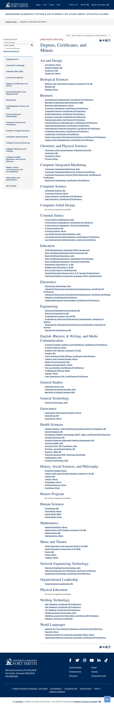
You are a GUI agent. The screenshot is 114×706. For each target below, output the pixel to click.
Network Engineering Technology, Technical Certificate (70, 571)
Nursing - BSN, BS (53, 452)
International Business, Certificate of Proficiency (67, 126)
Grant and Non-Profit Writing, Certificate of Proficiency (70, 356)
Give (45, 5)
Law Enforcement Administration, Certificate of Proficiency (72, 237)
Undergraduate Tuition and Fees (17, 107)
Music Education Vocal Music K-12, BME (63, 549)
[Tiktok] (106, 661)
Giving (73, 14)
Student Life (60, 14)
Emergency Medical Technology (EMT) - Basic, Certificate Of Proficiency (78, 435)
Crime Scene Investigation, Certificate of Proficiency (69, 223)
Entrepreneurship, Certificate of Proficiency (65, 120)
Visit (58, 5)
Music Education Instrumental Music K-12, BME (66, 546)
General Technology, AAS (56, 403)
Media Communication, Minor (58, 365)
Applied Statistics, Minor (56, 527)
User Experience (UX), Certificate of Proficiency (66, 376)
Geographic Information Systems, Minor (63, 413)
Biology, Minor (51, 90)
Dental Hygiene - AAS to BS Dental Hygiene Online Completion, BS (75, 429)
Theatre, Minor (51, 558)
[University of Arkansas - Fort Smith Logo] (21, 661)
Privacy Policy (86, 689)
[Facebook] (70, 661)
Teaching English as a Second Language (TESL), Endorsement (73, 276)
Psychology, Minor (53, 511)
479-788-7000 (11, 676)
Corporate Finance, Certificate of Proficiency (65, 111)
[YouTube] (92, 661)
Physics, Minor (51, 159)
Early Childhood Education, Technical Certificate (67, 262)
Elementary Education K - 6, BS (59, 265)
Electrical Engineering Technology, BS (62, 311)
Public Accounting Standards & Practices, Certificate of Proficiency (75, 137)
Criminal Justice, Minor (55, 231)
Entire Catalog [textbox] (9, 42)
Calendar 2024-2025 (14, 71)
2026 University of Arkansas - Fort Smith (31, 689)
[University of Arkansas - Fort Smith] (17, 5)
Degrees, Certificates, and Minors (17, 85)
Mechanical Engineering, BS (58, 330)
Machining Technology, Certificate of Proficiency (67, 180)
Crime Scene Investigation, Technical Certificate (67, 225)
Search (83, 5)
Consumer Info (70, 689)
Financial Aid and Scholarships (13, 115)
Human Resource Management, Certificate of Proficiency (71, 123)
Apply (38, 5)
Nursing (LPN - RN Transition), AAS (61, 446)
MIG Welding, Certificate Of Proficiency (63, 607)
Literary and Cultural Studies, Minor (61, 359)
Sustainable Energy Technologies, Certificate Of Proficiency (72, 300)
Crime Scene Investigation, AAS (59, 220)
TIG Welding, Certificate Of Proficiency (62, 610)
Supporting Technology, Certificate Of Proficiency (67, 574)
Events (95, 672)
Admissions (12, 14)
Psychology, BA (52, 508)
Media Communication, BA (57, 362)
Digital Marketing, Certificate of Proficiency (65, 114)
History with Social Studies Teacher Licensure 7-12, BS (69, 474)
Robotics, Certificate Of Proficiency (61, 298)
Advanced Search (11, 51)
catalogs (19, 702)
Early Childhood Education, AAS (59, 256)
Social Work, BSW (53, 514)
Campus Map (75, 667)
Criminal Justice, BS (54, 228)
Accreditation (56, 689)
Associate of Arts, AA (54, 387)
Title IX (97, 689)
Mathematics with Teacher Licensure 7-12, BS (65, 530)
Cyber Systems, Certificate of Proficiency (63, 196)
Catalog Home (12, 59)
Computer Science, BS (55, 191)
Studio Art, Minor (53, 73)
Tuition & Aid (43, 14)
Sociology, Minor (52, 488)
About (82, 14)
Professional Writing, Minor (57, 371)
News (52, 5)
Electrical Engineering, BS (57, 313)
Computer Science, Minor (56, 193)
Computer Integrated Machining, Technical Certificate (70, 172)
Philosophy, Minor (53, 482)
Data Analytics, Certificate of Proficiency (63, 199)
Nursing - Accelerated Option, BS (60, 449)
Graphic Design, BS (53, 68)
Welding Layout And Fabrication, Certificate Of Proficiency (72, 616)
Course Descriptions (14, 77)
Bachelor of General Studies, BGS (60, 392)
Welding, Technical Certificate (59, 619)
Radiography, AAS (53, 458)
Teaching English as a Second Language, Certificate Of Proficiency (75, 638)
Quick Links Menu (99, 5)
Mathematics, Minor (54, 536)
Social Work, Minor (53, 517)
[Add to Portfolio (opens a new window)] (100, 40)
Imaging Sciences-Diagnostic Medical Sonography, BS (69, 440)
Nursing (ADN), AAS (54, 443)
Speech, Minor (51, 374)
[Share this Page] (103, 40)
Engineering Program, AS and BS (60, 316)
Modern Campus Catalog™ (86, 702)
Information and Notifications (13, 179)
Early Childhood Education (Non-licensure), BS (66, 253)
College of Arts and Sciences (18, 143)
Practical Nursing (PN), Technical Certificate (65, 455)
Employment (75, 672)
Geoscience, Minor (53, 419)
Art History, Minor (53, 65)
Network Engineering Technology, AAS (62, 568)
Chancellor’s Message (15, 65)
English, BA (50, 353)
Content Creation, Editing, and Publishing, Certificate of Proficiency (76, 345)
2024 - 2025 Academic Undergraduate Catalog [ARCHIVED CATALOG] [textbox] (88, 35)
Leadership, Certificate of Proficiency (62, 134)
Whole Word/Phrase (13, 48)
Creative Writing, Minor (55, 348)
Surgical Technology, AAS (56, 461)
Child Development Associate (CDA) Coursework (67, 250)
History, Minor (51, 479)
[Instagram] (84, 661)
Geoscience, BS (52, 416)
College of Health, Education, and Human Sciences (16, 159)
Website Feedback (57, 692)
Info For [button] (72, 5)
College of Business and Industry (16, 150)
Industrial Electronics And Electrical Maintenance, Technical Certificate (77, 295)
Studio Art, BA (51, 71)
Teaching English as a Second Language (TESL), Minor (69, 635)
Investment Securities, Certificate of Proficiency (67, 131)
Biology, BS (50, 87)
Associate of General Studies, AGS (60, 389)
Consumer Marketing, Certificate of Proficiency (66, 108)
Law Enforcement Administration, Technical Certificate (70, 240)
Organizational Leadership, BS (59, 584)
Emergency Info (99, 676)
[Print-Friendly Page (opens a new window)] (106, 40)
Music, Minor (51, 555)
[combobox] (88, 35)
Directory (73, 676)
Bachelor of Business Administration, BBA (64, 103)
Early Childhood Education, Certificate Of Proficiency (69, 259)
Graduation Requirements (17, 137)
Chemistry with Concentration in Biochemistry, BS (68, 150)
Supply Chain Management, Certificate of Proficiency (69, 140)
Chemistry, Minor (53, 156)
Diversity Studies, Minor (56, 471)
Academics (27, 14)
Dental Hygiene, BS (54, 432)
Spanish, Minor (52, 632)
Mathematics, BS (52, 533)
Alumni (104, 14)
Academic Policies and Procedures (15, 123)
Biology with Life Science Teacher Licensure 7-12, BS (68, 84)
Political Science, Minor (55, 485)
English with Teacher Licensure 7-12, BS (63, 351)
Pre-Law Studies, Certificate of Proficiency (64, 368)
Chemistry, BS (51, 153)
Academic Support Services (17, 131)
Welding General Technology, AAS (60, 613)
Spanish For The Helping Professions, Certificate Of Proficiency (74, 629)
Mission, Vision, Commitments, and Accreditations (14, 169)
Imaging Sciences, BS (55, 438)
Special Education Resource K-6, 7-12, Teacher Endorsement (72, 273)
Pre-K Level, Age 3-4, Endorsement (61, 270)
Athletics (93, 14)
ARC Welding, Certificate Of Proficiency (63, 604)
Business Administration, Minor (59, 105)
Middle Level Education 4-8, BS (59, 267)
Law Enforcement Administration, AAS (62, 234)
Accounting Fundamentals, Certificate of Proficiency (69, 100)
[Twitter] (77, 661)
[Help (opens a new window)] (109, 40)
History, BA (50, 476)
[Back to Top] (107, 699)
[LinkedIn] (99, 661)
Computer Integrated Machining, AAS (62, 169)
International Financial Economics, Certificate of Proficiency (72, 128)
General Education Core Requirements (16, 93)
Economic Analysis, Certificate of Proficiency (65, 117)
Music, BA (49, 552)
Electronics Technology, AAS (58, 286)
